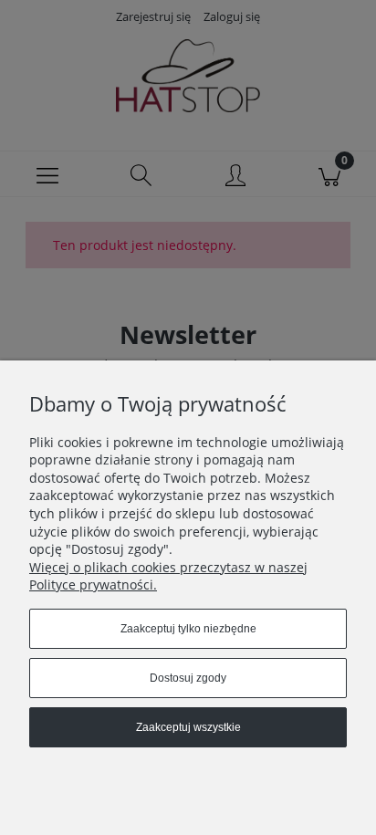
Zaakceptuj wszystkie (188, 727)
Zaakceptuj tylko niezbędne (188, 628)
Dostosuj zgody (188, 678)
